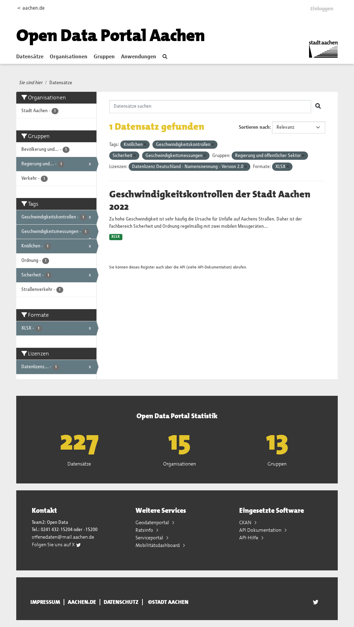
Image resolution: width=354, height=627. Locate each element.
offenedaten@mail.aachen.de (63, 537)
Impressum (45, 602)
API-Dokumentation (214, 267)
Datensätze (30, 57)
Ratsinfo (145, 530)
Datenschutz (121, 602)
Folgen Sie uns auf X (54, 544)
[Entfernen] (145, 145)
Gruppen (104, 57)
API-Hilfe (249, 538)
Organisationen (68, 57)
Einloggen (321, 8)
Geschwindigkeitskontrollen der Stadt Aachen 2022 (209, 200)
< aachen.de (31, 8)
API (182, 267)
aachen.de (82, 602)
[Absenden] (318, 106)
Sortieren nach (254, 127)
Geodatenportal (153, 522)
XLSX (115, 236)
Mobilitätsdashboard (158, 545)
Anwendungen (138, 57)
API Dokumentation (260, 530)
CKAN (245, 522)
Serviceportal (150, 538)
